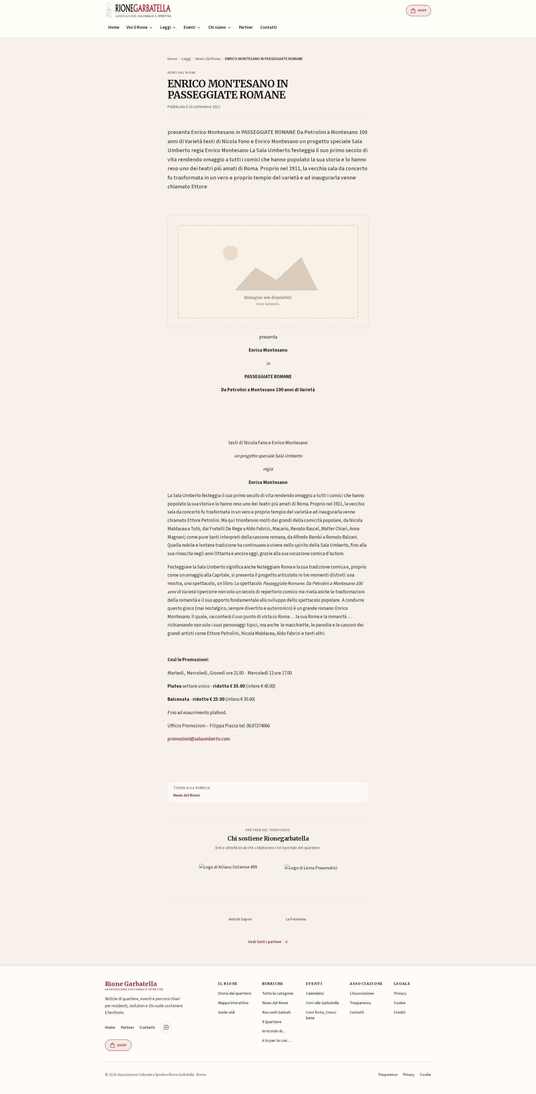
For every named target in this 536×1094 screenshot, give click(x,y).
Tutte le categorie (277, 993)
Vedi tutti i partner (264, 942)
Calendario (315, 993)
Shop (422, 10)
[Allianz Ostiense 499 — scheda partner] (228, 873)
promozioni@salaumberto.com (199, 739)
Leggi (186, 59)
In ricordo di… (274, 1031)
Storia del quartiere (234, 993)
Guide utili (226, 1012)
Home (113, 27)
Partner (246, 27)
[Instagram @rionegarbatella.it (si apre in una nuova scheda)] (166, 1027)
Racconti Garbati (276, 1012)
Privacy (400, 993)
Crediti (399, 1012)
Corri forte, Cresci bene (321, 1015)
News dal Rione (208, 59)
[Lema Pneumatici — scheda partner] (310, 873)
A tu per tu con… (276, 1040)
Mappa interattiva (233, 1003)
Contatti (268, 27)
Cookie (400, 1003)
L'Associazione (362, 993)
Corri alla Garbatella (322, 1003)
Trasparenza (360, 1003)
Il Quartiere (271, 1022)
